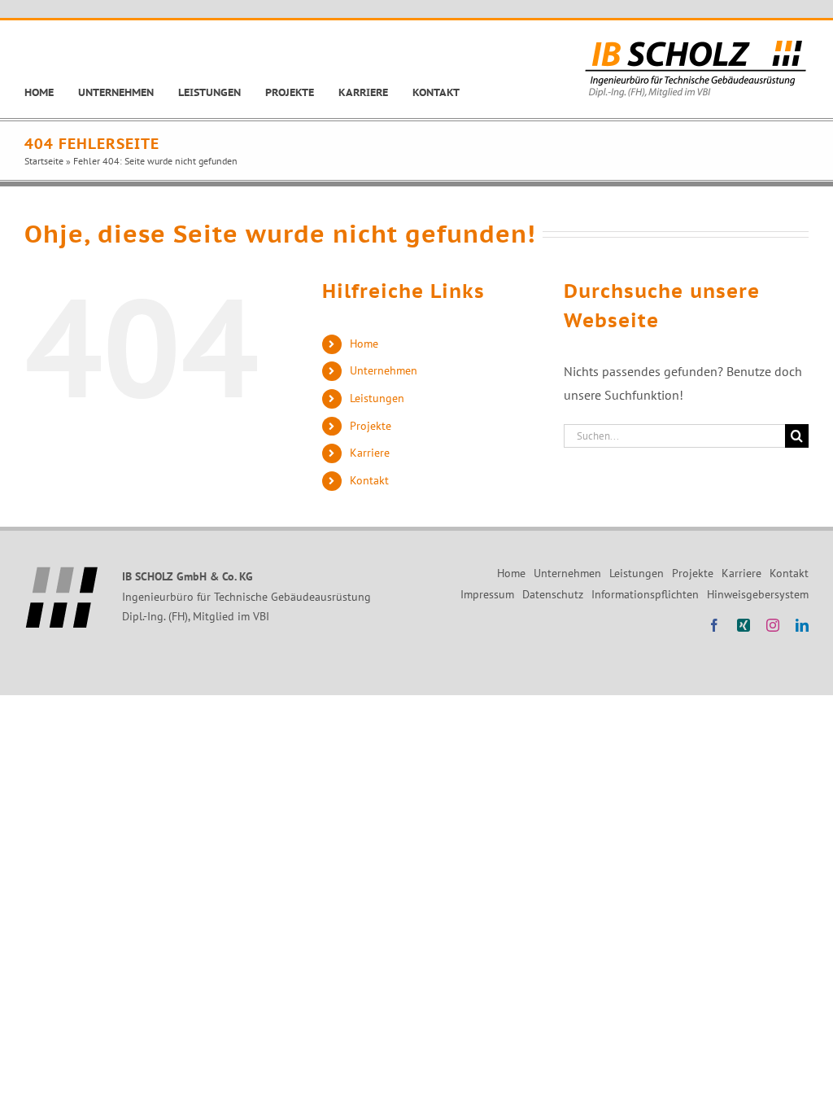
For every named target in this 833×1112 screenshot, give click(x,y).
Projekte (370, 425)
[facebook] (714, 625)
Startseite (43, 161)
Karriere (370, 452)
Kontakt (369, 480)
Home (364, 343)
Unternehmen (383, 370)
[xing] (743, 625)
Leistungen (377, 398)
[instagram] (772, 625)
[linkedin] (802, 625)
